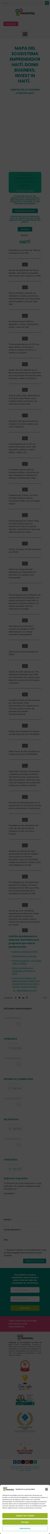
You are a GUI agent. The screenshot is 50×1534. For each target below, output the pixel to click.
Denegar (25, 1522)
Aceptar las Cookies (25, 1515)
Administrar (25, 1528)
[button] (46, 1489)
